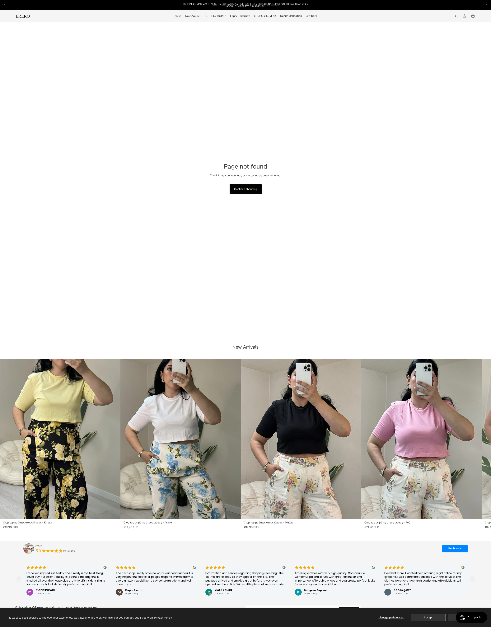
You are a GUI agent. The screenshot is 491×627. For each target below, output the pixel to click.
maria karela (45, 590)
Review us (454, 548)
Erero (38, 546)
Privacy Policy (163, 617)
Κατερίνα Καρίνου (315, 590)
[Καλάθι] (473, 16)
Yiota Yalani (223, 590)
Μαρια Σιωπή (133, 590)
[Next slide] (472, 579)
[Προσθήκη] (114, 513)
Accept (428, 617)
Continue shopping (245, 189)
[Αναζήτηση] (456, 16)
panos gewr (402, 590)
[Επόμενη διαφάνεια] (487, 5)
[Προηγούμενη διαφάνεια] (4, 5)
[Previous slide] (18, 579)
